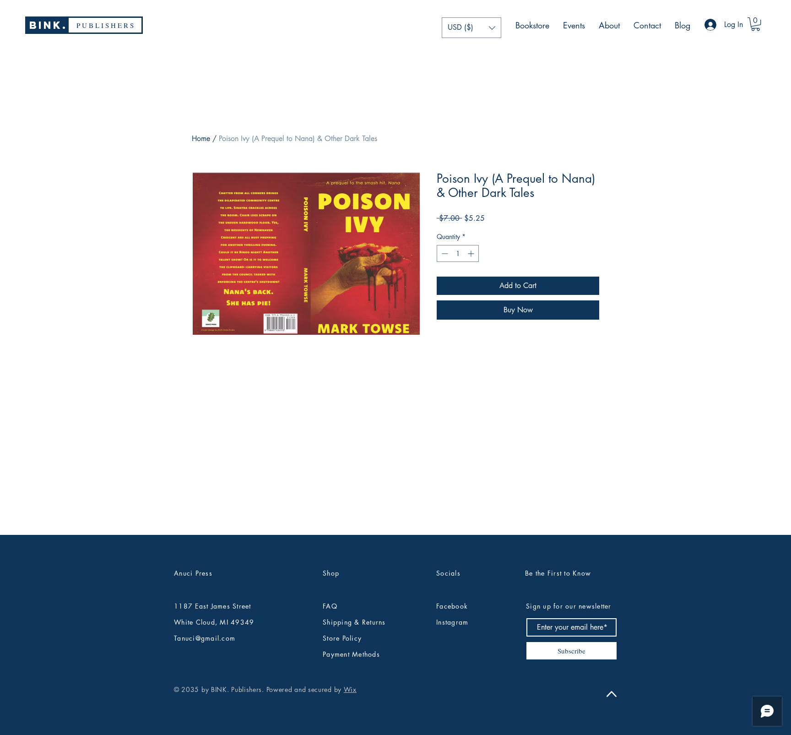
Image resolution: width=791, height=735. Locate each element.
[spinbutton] (458, 253)
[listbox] (471, 27)
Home (201, 138)
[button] (471, 27)
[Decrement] (444, 253)
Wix (350, 689)
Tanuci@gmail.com (204, 638)
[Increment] (471, 253)
